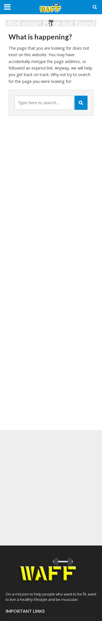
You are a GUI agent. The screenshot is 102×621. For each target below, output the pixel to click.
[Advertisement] (51, 487)
